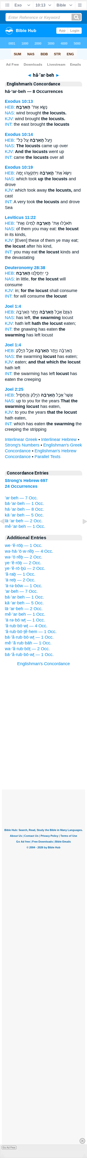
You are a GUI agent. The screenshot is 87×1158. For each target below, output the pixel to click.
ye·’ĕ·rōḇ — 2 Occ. (23, 562)
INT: (9, 124)
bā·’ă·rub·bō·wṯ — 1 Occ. (29, 637)
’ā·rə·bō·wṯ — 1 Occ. (25, 620)
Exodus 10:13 (19, 101)
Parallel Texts (47, 456)
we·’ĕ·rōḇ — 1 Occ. (23, 545)
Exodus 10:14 (19, 134)
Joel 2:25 (14, 389)
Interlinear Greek (21, 439)
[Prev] (6, 532)
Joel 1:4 (13, 306)
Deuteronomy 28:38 (25, 267)
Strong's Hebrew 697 (26, 480)
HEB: (10, 107)
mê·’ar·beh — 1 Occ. (25, 526)
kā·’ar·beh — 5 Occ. (24, 515)
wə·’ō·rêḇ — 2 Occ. (23, 557)
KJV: (9, 118)
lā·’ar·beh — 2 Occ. (24, 520)
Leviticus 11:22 (20, 217)
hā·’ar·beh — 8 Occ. (24, 509)
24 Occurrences (21, 486)
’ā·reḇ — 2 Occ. (20, 580)
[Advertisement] (43, 760)
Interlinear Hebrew (59, 439)
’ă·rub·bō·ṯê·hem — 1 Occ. (31, 631)
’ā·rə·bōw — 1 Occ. (23, 585)
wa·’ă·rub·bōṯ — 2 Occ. (27, 648)
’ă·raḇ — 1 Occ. (20, 574)
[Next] (81, 532)
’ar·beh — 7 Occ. (21, 497)
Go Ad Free (9, 1147)
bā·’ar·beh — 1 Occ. (24, 503)
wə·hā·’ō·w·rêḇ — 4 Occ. (29, 551)
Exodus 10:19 (19, 167)
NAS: (10, 113)
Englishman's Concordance (43, 663)
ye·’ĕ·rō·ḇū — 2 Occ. (25, 568)
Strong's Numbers (22, 445)
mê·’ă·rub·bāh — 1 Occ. (28, 643)
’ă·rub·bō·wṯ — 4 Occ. (26, 625)
